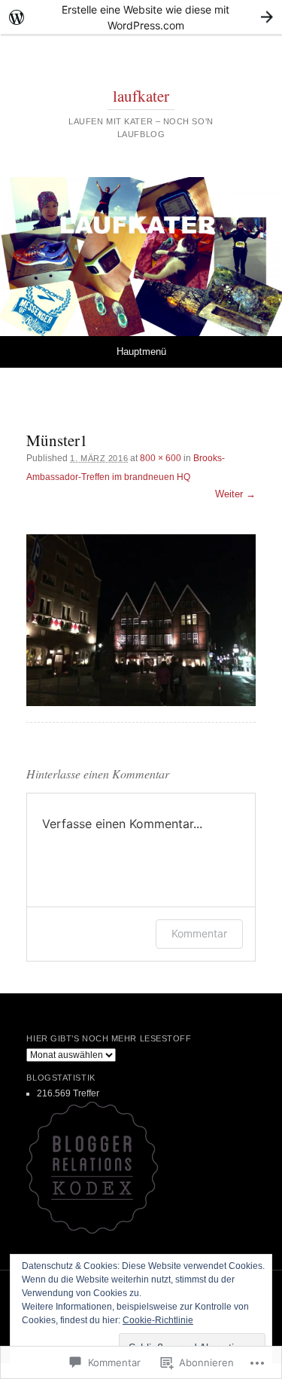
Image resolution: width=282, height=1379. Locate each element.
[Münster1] (140, 620)
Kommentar (199, 933)
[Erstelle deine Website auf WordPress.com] (141, 17)
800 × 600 (160, 458)
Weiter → (235, 494)
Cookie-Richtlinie (158, 1320)
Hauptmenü (141, 351)
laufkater (141, 95)
